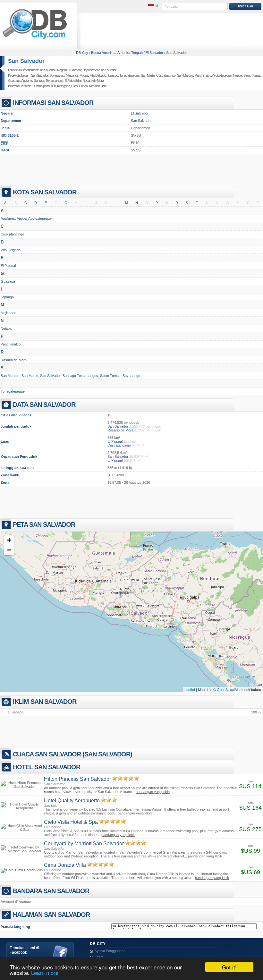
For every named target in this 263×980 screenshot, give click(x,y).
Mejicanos (72, 75)
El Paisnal (70, 80)
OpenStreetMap (229, 689)
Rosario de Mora (93, 80)
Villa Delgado (98, 75)
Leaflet (189, 689)
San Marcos (185, 75)
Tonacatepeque (129, 75)
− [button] (9, 550)
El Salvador (139, 113)
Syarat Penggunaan (110, 951)
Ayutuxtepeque (221, 75)
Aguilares (27, 80)
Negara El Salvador (69, 70)
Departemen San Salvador (99, 70)
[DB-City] (35, 39)
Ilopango (112, 75)
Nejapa (237, 75)
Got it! (229, 967)
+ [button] (9, 540)
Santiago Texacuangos (48, 80)
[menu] (153, 6)
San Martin (148, 75)
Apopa (84, 75)
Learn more (44, 972)
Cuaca (83, 86)
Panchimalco (203, 75)
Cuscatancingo (165, 75)
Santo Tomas (252, 75)
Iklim (91, 86)
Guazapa (14, 80)
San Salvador (26, 61)
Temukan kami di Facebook (24, 950)
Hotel (103, 86)
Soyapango (56, 75)
